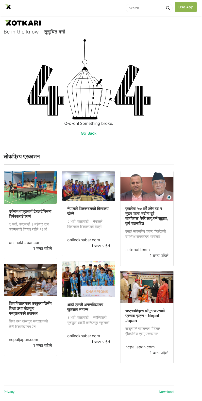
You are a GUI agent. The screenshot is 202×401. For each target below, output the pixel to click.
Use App (185, 7)
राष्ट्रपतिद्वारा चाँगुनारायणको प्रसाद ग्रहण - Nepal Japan (145, 315)
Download (166, 392)
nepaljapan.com (23, 339)
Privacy (9, 392)
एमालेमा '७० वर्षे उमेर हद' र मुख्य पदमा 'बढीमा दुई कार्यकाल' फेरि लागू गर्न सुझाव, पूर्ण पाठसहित (146, 216)
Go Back (89, 133)
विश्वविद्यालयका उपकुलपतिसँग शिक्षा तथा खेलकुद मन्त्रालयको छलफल (30, 308)
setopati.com (137, 249)
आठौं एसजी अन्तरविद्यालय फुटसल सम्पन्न (85, 307)
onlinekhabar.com (25, 242)
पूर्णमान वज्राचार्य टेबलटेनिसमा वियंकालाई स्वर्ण (30, 214)
